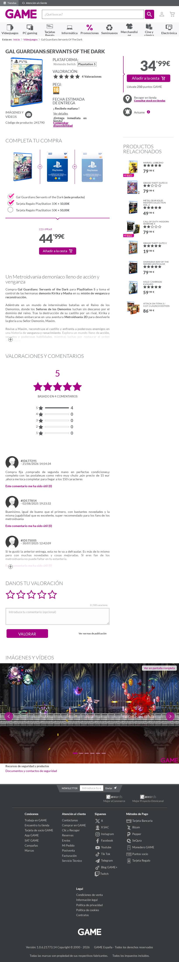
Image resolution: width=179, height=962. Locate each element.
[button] (149, 14)
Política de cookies (87, 910)
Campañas (31, 845)
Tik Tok (105, 854)
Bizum (136, 827)
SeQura (137, 840)
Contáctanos (70, 820)
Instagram (107, 834)
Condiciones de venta (89, 895)
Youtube (105, 847)
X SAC (104, 827)
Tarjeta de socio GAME (39, 830)
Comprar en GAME (74, 825)
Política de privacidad (89, 905)
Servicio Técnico (72, 860)
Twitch (104, 873)
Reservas (68, 835)
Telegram (106, 860)
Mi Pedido (68, 845)
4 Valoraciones (92, 76)
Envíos (66, 840)
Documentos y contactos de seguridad (31, 770)
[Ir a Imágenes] (28, 114)
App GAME (32, 835)
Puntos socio (140, 854)
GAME (21, 13)
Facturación (69, 855)
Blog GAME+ (108, 867)
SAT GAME (32, 840)
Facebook (106, 840)
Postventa (68, 850)
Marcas (29, 850)
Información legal (87, 900)
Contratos (82, 915)
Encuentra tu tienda (37, 825)
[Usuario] (161, 14)
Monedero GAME (143, 847)
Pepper (136, 834)
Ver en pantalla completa (159, 668)
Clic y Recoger (71, 830)
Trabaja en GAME (36, 820)
